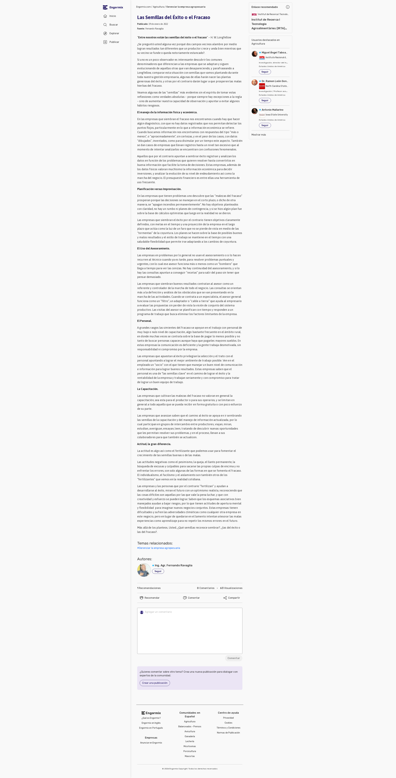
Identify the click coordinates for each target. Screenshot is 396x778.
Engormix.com (143, 7)
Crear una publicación (155, 682)
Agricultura (158, 7)
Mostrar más (259, 134)
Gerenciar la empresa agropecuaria (185, 7)
